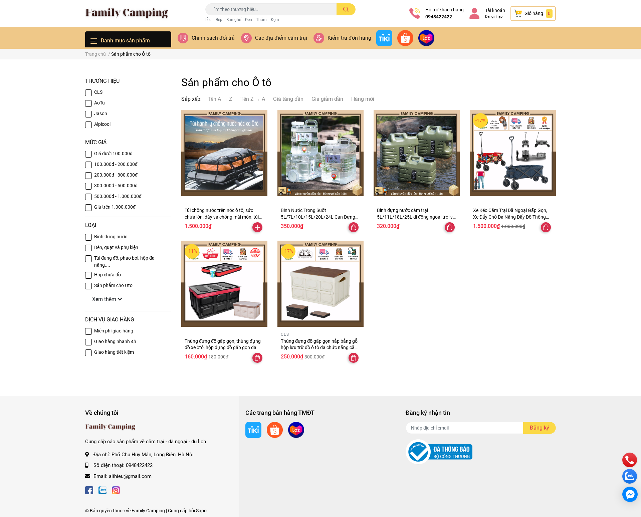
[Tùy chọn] (354, 227)
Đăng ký (539, 428)
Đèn (248, 19)
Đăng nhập (493, 16)
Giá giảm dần (327, 99)
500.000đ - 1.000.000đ (118, 196)
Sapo (201, 510)
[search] (346, 9)
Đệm (275, 19)
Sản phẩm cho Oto (113, 285)
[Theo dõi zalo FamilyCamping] (102, 489)
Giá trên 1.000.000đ (115, 207)
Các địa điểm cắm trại (281, 38)
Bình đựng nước (110, 236)
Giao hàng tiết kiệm (114, 352)
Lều (208, 19)
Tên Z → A (252, 99)
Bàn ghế (233, 19)
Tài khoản (495, 10)
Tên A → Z (220, 99)
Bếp (219, 19)
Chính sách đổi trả (213, 38)
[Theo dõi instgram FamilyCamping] (116, 489)
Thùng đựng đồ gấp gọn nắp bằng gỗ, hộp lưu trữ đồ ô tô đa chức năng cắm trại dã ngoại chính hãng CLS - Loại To (320, 347)
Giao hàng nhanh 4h (115, 341)
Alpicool (102, 124)
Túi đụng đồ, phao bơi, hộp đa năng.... (124, 261)
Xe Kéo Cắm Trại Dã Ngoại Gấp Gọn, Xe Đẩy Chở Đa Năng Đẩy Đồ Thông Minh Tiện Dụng (510, 217)
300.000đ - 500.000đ (116, 185)
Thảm (261, 19)
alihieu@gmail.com (130, 476)
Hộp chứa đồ (107, 274)
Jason (100, 113)
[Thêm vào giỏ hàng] (257, 227)
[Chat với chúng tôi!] (630, 494)
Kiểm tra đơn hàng (349, 38)
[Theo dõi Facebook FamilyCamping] (89, 489)
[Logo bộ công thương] (439, 452)
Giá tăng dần (288, 99)
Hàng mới (362, 99)
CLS (98, 92)
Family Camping (148, 510)
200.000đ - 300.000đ (116, 175)
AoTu (99, 102)
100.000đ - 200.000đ (116, 164)
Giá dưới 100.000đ (113, 153)
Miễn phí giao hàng (113, 330)
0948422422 (438, 16)
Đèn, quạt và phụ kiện (116, 247)
